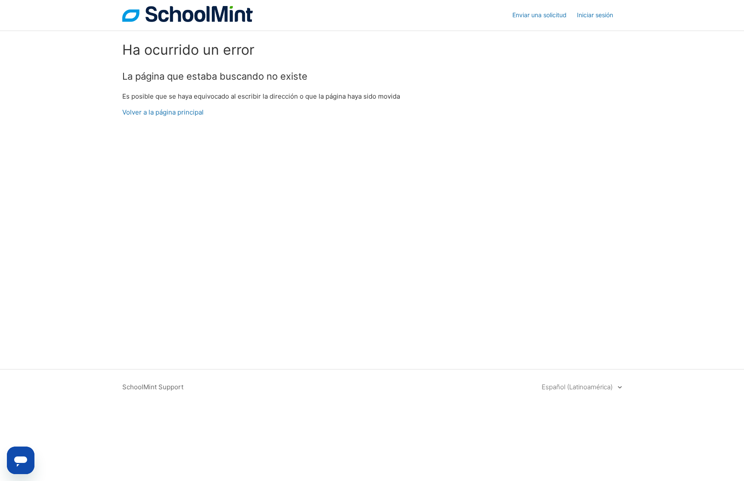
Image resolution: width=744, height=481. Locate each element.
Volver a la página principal (163, 112)
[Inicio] (187, 20)
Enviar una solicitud (539, 15)
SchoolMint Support (152, 387)
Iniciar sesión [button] (595, 15)
